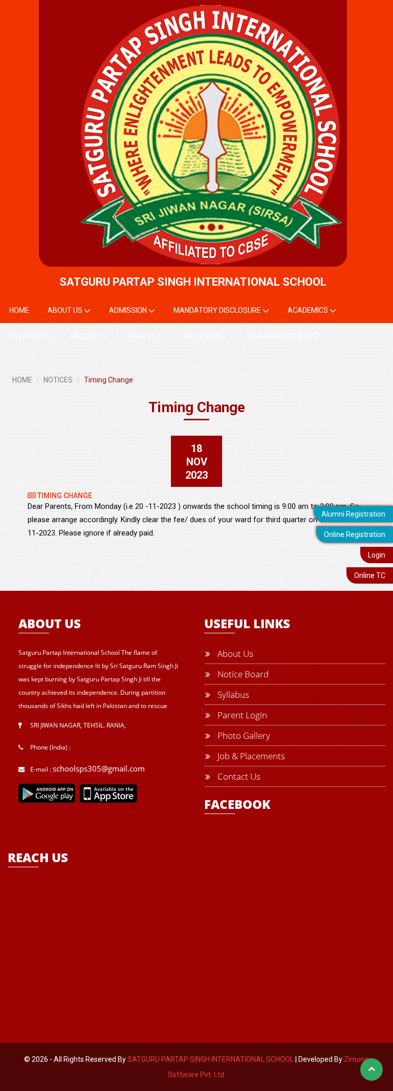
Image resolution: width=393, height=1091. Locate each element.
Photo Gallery (242, 735)
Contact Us (237, 776)
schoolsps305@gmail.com (99, 768)
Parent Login (241, 715)
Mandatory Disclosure (218, 310)
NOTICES (58, 380)
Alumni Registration (353, 514)
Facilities (27, 336)
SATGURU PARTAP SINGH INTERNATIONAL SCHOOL (210, 1059)
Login (376, 555)
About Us (66, 310)
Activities (202, 336)
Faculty (142, 336)
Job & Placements (250, 756)
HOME (22, 380)
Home (19, 310)
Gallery (86, 336)
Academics (309, 310)
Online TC (369, 575)
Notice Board (242, 674)
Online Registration (354, 534)
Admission (128, 310)
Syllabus (232, 694)
